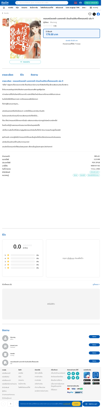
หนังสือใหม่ (5, 377)
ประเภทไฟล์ (6, 162)
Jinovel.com (95, 172)
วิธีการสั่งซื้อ (39, 373)
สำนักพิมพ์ (5, 387)
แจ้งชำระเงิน (39, 384)
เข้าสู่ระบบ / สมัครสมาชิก (91, 3)
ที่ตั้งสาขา (54, 390)
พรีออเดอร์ (59, 7)
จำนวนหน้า (6, 156)
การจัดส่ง (38, 380)
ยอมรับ (76, 404)
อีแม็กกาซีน (34, 7)
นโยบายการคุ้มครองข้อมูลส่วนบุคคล (57, 385)
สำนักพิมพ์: (6, 172)
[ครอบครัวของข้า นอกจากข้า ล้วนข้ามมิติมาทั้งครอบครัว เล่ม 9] (94, 14)
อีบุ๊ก (17, 7)
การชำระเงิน (38, 376)
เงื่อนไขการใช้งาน (56, 380)
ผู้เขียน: (46, 22)
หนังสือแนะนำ (6, 380)
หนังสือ (10, 7)
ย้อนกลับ (6, 13)
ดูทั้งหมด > (96, 284)
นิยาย (75, 175)
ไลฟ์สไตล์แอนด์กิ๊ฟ (47, 7)
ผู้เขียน (4, 391)
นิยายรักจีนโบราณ (93, 175)
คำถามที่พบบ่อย (40, 387)
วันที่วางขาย (6, 169)
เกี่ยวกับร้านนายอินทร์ (58, 373)
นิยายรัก (82, 175)
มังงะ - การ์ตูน (87, 7)
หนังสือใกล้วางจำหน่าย (9, 384)
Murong (53, 22)
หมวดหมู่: (5, 175)
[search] (17, 2)
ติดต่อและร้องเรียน (57, 376)
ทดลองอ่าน (26, 62)
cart (80, 3)
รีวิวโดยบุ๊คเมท (7, 398)
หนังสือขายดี (6, 373)
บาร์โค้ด (5, 165)
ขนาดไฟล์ (5, 159)
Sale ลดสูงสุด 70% (72, 7)
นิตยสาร (24, 7)
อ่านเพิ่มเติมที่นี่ (66, 404)
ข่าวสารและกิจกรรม (8, 394)
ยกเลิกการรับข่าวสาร (41, 391)
